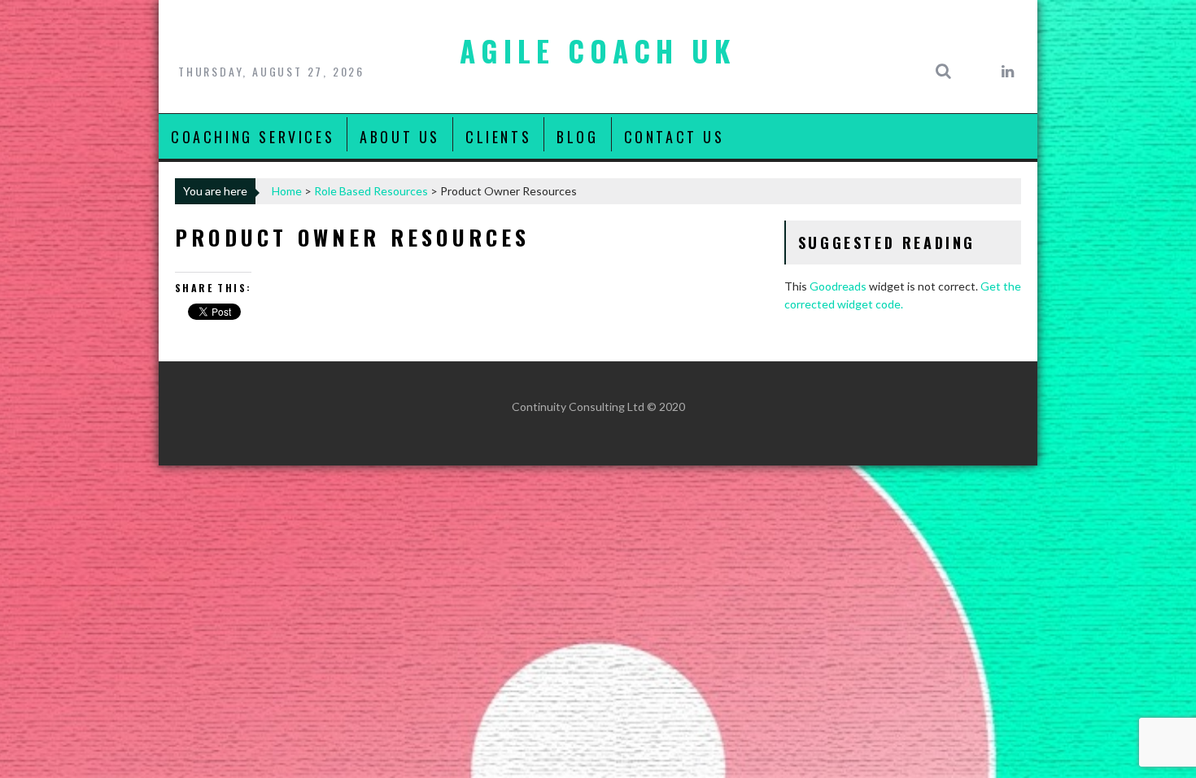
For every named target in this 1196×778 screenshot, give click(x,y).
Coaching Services (252, 136)
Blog (577, 136)
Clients (498, 136)
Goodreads (838, 286)
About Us (400, 136)
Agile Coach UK (597, 50)
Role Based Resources (371, 191)
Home (287, 191)
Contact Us (674, 136)
